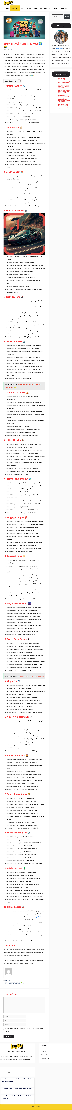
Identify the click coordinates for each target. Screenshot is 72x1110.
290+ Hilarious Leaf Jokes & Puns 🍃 (13, 982)
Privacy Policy (45, 1058)
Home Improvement (45, 8)
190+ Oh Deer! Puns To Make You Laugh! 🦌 (15, 983)
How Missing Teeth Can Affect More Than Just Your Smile (64, 86)
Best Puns (14, 8)
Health (35, 8)
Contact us (64, 8)
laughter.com (59, 48)
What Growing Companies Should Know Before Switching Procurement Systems (64, 80)
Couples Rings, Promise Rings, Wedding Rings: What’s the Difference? (64, 91)
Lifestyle (56, 8)
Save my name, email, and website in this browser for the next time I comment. (24, 1029)
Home (7, 8)
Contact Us (44, 1055)
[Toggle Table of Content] (18, 80)
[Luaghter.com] (9, 2)
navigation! (37, 917)
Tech (22, 8)
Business (29, 8)
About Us (43, 1051)
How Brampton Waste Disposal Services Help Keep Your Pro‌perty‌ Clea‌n (63, 106)
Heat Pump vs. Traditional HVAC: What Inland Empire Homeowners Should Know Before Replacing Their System (64, 98)
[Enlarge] (66, 31)
